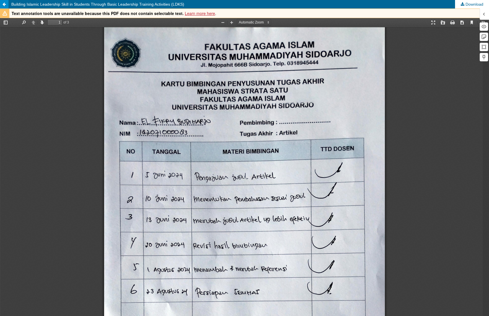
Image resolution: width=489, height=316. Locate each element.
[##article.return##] (4, 4)
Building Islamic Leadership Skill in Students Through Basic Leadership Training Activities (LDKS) (97, 4)
